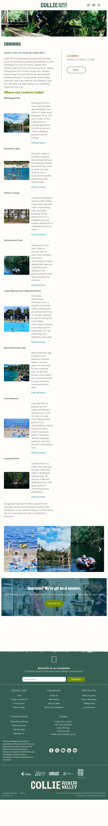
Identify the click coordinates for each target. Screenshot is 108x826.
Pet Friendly (54, 699)
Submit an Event (19, 725)
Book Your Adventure (54, 707)
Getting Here (89, 703)
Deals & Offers (54, 703)
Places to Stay (19, 707)
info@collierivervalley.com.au (63, 734)
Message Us (19, 733)
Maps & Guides (88, 696)
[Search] (98, 5)
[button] (8, 549)
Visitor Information (89, 699)
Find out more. (38, 497)
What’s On (54, 696)
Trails (19, 696)
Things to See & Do (19, 699)
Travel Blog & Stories (19, 722)
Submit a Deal (19, 729)
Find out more (38, 143)
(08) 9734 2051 (63, 731)
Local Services (89, 707)
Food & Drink (19, 703)
